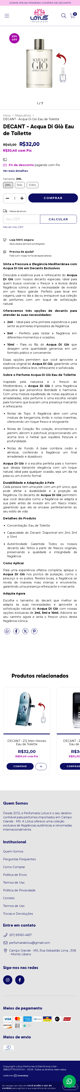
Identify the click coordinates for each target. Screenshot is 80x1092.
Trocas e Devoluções (18, 914)
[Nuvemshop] (16, 1075)
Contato (9, 898)
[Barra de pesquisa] (64, 15)
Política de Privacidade (19, 890)
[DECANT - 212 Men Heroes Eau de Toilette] (41, 766)
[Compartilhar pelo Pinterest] (34, 633)
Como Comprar (14, 867)
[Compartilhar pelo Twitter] (25, 633)
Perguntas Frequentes (19, 859)
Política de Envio (15, 875)
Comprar (20, 766)
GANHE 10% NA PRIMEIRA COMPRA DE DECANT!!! (40, 2)
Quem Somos (13, 851)
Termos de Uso (14, 882)
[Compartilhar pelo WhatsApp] (7, 631)
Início (7, 115)
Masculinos (23, 115)
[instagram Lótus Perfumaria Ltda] (7, 980)
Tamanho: (12, 178)
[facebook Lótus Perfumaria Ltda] (19, 980)
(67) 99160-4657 (20, 935)
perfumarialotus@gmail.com (29, 943)
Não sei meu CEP (13, 226)
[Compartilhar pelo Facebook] (16, 633)
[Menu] (7, 15)
